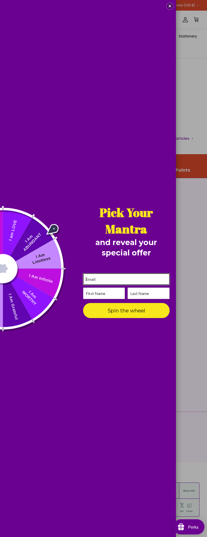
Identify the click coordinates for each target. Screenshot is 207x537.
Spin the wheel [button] (126, 310)
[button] (170, 6)
